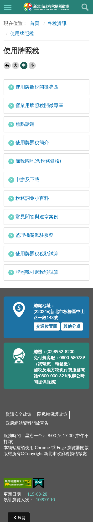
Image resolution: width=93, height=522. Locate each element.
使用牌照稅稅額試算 (37, 253)
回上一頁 (7, 65)
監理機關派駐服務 (35, 235)
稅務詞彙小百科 (32, 198)
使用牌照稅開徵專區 (37, 87)
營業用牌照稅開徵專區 (39, 105)
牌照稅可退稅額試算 (37, 272)
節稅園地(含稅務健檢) (38, 161)
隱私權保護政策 (52, 414)
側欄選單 (8, 7)
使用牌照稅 (22, 33)
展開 (21, 518)
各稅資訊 (57, 23)
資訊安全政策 (18, 414)
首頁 (34, 23)
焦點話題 (25, 124)
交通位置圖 (46, 326)
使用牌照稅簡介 (32, 142)
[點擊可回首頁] (46, 6)
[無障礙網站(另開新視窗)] (18, 484)
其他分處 (72, 326)
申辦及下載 (27, 179)
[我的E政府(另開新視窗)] (38, 484)
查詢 (85, 7)
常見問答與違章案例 (37, 216)
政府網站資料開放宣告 (27, 423)
